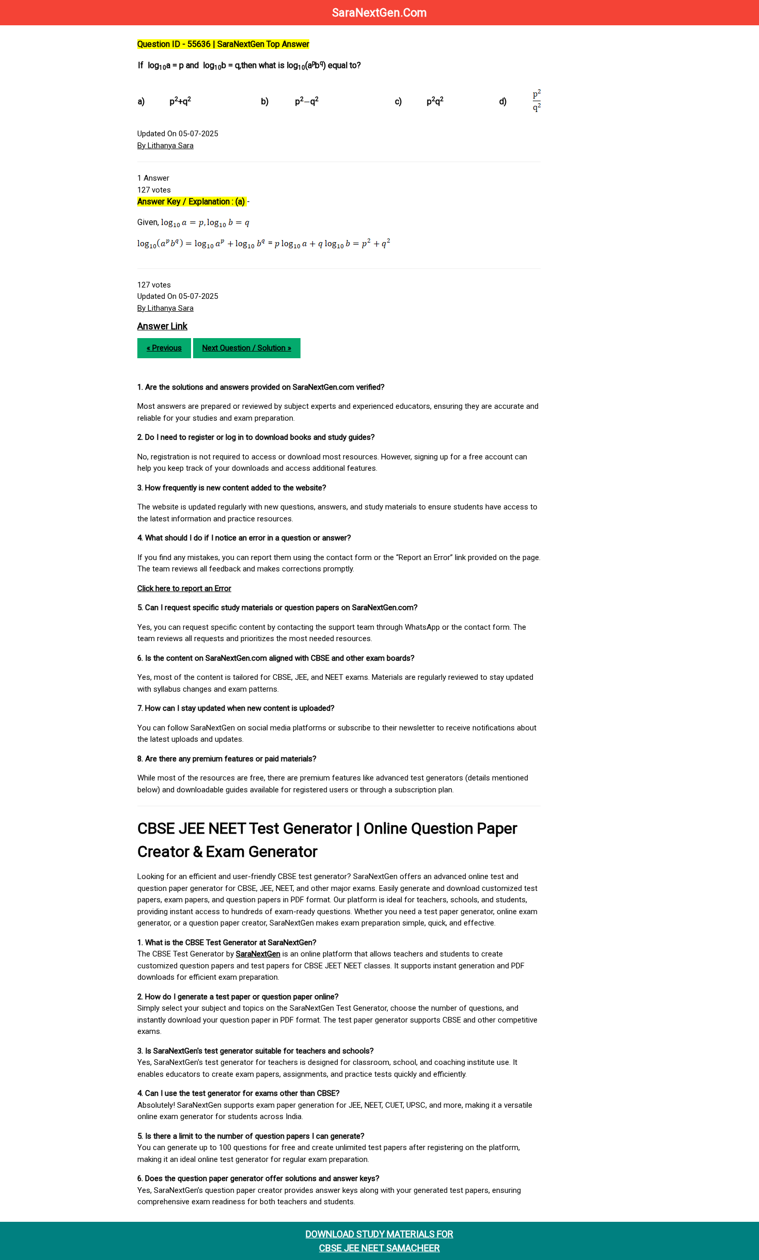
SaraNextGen (258, 954)
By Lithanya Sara (165, 145)
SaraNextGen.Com (379, 12)
